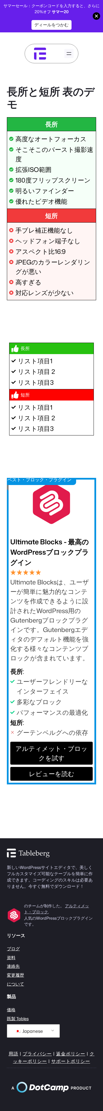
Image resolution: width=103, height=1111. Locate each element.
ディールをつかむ (51, 25)
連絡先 (13, 966)
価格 (11, 1010)
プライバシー (37, 1053)
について (15, 984)
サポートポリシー (70, 1061)
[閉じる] (96, 16)
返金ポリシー (70, 1053)
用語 (13, 1053)
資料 (11, 958)
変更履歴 (15, 975)
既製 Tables (18, 1019)
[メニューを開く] (69, 53)
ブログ (13, 949)
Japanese (32, 1031)
